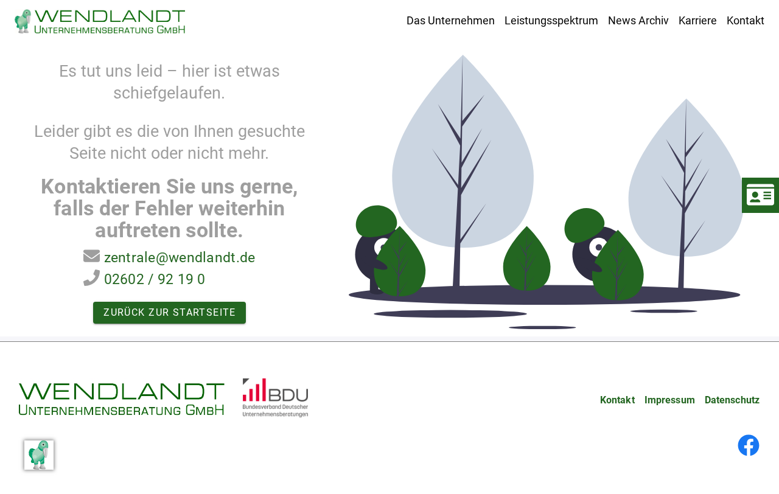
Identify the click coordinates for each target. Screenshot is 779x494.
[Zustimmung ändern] (39, 455)
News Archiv (638, 20)
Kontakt (745, 20)
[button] (451, 20)
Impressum (670, 400)
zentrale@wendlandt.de (180, 257)
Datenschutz (732, 400)
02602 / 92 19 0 (155, 279)
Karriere (698, 20)
